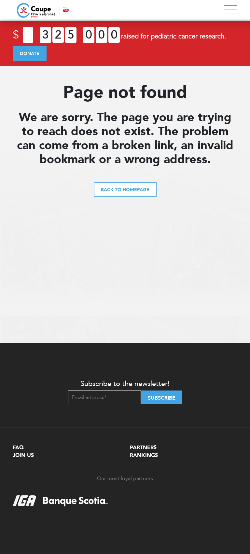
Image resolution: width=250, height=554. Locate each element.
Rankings (144, 455)
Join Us (23, 455)
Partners (143, 447)
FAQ (18, 447)
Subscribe (161, 398)
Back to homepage (125, 190)
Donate (29, 53)
